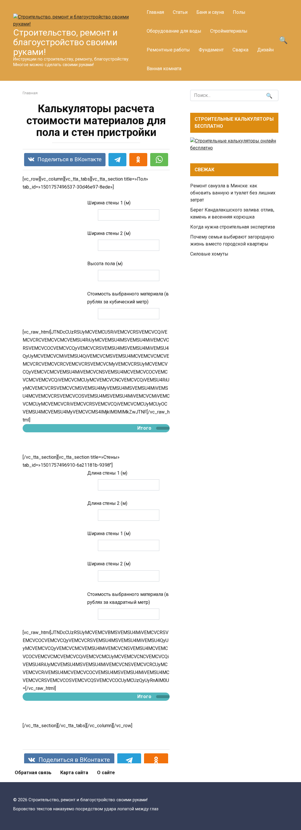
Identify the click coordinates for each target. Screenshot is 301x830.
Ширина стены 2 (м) (109, 233)
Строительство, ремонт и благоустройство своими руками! (65, 42)
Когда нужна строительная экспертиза (232, 227)
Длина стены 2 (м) (107, 503)
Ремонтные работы (168, 50)
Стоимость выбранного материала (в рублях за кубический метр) (128, 298)
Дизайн (265, 50)
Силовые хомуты (209, 254)
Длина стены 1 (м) (107, 473)
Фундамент (211, 50)
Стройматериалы (229, 31)
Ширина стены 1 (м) (109, 203)
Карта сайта (74, 772)
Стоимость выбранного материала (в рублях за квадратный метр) (128, 598)
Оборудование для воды (174, 31)
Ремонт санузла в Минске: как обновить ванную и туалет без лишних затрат (232, 193)
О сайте (106, 772)
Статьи (180, 12)
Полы (239, 12)
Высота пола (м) (105, 263)
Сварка (240, 50)
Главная (155, 12)
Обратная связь (33, 772)
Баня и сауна (210, 12)
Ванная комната (164, 68)
